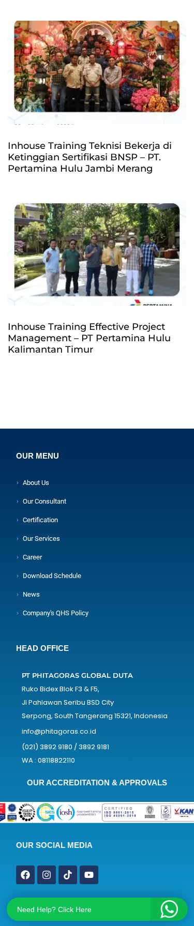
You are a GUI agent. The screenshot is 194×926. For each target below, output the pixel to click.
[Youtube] (89, 875)
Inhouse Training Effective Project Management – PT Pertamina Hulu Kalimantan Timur (89, 338)
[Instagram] (46, 875)
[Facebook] (25, 875)
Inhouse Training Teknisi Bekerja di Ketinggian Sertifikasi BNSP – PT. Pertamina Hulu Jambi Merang (90, 157)
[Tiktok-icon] (67, 875)
